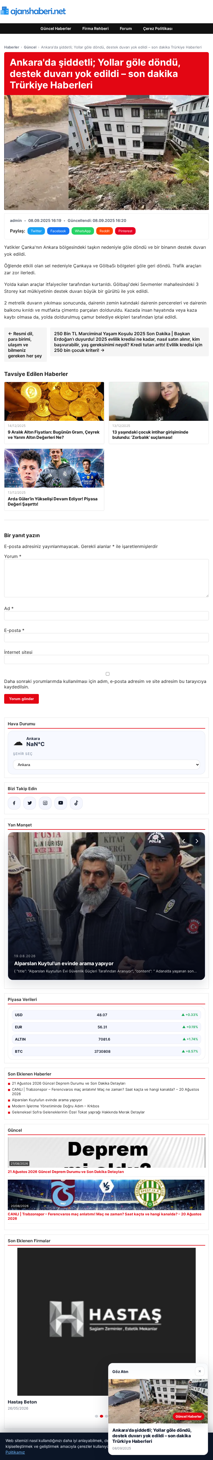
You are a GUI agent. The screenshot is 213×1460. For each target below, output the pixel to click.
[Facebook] (14, 803)
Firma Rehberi (95, 28)
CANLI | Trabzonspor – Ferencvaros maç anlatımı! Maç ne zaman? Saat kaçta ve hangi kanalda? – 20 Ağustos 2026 (105, 1091)
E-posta (14, 630)
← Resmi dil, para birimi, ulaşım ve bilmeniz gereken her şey (25, 344)
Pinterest (125, 231)
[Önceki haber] (184, 841)
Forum (126, 28)
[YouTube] (60, 803)
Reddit (105, 231)
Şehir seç (23, 754)
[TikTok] (76, 803)
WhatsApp (83, 231)
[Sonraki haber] (196, 841)
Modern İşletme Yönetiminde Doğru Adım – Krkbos (55, 1106)
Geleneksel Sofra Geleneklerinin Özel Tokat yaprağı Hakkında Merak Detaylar (78, 1112)
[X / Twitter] (29, 803)
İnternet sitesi (18, 652)
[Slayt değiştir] (96, 1416)
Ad (9, 608)
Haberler (11, 47)
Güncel (30, 47)
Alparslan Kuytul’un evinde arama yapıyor (47, 1100)
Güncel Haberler (55, 28)
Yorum (12, 556)
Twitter (36, 231)
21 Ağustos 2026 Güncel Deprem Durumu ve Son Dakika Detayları (68, 1083)
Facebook (58, 231)
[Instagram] (45, 803)
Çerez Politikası (158, 28)
